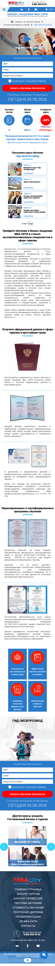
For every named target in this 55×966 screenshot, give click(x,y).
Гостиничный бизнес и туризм (16, 25)
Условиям (35, 956)
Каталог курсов (33, 22)
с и (29, 81)
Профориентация (28, 916)
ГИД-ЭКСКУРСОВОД (43, 25)
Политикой (31, 81)
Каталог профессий (28, 898)
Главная (18, 22)
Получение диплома (28, 912)
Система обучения (28, 903)
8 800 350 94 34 (39, 4)
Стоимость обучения (28, 907)
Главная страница (28, 889)
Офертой (42, 81)
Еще (31, 223)
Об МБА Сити (28, 921)
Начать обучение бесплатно (27, 88)
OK (27, 960)
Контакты (28, 925)
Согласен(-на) (18, 81)
